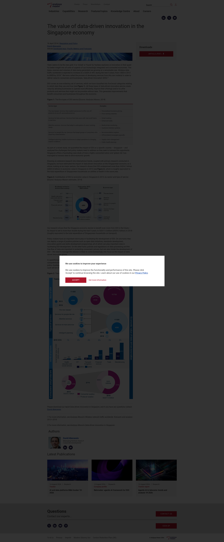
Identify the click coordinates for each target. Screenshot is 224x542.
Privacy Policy (141, 273)
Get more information (97, 280)
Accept (75, 280)
